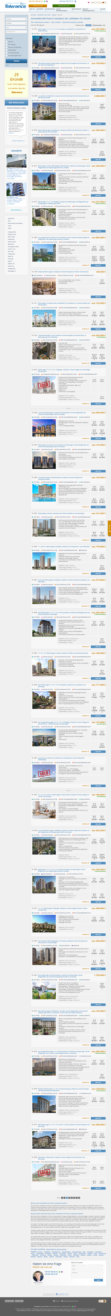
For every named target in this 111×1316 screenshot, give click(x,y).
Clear (7, 65)
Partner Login (19, 1301)
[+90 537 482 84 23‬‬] (44, 1)
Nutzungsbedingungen (80, 1310)
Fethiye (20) (11, 254)
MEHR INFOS (98, 57)
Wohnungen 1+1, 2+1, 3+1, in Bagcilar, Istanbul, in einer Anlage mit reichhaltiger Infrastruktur (64, 370)
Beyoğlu (56, 1255)
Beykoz (46, 1256)
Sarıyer (33, 1253)
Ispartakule (58, 1256)
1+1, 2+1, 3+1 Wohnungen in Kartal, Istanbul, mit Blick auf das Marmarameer (63, 653)
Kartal (69, 1255)
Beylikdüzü (47, 1252)
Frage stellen (37, 6)
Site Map (17, 1309)
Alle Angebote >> (16, 210)
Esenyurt (39, 1252)
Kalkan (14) (11, 263)
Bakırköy (33, 1256)
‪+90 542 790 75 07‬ (66, 1)
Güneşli (69, 1253)
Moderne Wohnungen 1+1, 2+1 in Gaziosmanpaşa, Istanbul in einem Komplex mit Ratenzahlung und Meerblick (63, 1089)
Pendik (95, 1255)
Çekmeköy (76, 1255)
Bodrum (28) (11, 242)
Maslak (66, 1256)
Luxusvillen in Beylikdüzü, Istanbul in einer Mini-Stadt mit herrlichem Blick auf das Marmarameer (63, 97)
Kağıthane (48, 1253)
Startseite (33, 15)
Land (9, 226)
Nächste (11, 133)
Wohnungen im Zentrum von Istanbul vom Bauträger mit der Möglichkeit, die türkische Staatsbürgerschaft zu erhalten (63, 446)
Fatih (77, 1256)
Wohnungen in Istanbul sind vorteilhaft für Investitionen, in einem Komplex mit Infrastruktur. (64, 304)
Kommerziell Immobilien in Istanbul (72, 22)
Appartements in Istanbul (41, 22)
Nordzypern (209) (13, 246)
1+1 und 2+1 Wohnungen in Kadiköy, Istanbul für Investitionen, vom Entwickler (64, 547)
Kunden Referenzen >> (18, 141)
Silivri (95, 1253)
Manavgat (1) (12, 271)
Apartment (11, 218)
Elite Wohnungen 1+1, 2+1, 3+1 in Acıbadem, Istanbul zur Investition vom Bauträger (62, 685)
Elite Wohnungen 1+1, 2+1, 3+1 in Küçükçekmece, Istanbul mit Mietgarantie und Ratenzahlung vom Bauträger (64, 613)
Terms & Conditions (26, 1309)
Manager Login (9, 1301)
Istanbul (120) (12, 234)
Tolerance (60, 1309)
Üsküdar (89, 1255)
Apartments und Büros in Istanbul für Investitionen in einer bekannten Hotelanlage (61, 759)
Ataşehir (101, 1255)
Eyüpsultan (63, 1255)
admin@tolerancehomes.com (75, 1)
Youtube (57, 1301)
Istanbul (54, 15)
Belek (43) (11, 244)
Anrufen (109, 527)
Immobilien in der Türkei (43, 15)
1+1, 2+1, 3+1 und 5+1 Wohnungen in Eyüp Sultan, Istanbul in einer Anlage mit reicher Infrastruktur (63, 795)
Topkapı (50, 1255)
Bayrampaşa (40, 1253)
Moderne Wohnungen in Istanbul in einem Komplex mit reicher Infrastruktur (63, 272)
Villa (9, 221)
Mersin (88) (11, 237)
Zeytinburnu (102, 1253)
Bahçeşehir (35, 1255)
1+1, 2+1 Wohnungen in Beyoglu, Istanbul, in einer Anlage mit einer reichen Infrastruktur (62, 909)
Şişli (84, 1252)
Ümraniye (43, 1255)
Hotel (9, 228)
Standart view (62, 1294)
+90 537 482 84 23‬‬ (36, 1)
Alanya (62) (11, 239)
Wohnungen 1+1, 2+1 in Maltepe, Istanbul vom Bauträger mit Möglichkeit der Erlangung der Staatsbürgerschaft (63, 202)
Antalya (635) (12, 232)
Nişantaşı (72, 1256)
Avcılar (75, 1253)
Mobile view (49, 1294)
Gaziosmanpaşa (76, 1252)
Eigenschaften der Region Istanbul (56, 1249)
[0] (88, 3)
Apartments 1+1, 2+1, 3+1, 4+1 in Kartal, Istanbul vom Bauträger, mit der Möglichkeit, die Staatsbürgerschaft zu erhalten (61, 870)
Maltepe (90, 1253)
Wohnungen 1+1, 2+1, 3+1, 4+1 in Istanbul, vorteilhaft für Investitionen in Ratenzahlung (62, 30)
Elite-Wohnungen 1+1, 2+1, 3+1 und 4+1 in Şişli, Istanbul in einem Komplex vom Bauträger (64, 1125)
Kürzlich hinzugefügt (97, 25)
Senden (98, 1280)
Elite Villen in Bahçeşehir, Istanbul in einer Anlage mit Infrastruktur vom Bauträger (61, 1158)
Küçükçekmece (66, 1252)
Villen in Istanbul (56, 22)
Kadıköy (83, 1255)
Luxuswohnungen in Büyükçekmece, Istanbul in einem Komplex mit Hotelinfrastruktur (60, 478)
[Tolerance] (15, 5)
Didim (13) (11, 266)
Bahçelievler (82, 1253)
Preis (104, 25)
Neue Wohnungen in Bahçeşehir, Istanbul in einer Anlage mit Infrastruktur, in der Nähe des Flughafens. (63, 64)
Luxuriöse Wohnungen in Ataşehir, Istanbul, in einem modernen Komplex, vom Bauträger (64, 581)
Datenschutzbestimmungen (63, 1310)
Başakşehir (98, 1252)
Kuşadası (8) (11, 268)
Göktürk (51, 1256)
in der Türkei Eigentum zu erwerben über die (16, 84)
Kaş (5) (10, 261)
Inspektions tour (63, 6)
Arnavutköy (62, 1253)
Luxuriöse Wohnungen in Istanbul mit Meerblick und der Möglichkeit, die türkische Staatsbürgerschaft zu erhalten (62, 413)
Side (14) (10, 256)
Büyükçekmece (56, 1252)
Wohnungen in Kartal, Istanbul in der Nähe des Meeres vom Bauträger (61, 513)
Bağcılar (55, 1253)
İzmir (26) (11, 251)
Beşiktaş (39, 1256)
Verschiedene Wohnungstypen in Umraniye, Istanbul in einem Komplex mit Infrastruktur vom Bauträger (62, 942)
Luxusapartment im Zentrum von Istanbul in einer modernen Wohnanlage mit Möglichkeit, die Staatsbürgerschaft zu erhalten (63, 238)
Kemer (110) (11, 249)
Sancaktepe (90, 1252)
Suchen (16, 61)
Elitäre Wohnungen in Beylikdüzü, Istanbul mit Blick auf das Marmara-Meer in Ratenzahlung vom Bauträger (63, 131)
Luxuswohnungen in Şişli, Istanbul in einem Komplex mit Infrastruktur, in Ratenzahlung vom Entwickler (62, 336)
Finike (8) (10, 259)
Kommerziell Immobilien (15, 223)
